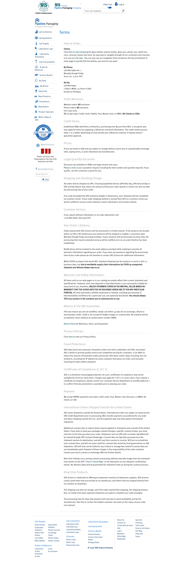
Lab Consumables (47, 61)
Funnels (54, 530)
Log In (119, 530)
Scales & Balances (41, 68)
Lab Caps (72, 532)
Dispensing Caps (72, 545)
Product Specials (46, 111)
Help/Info (43, 91)
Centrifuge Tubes (52, 533)
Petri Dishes (39, 533)
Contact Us (121, 522)
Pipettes (52, 525)
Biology (93, 542)
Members (121, 534)
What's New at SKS (43, 118)
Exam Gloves (40, 524)
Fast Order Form (45, 169)
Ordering (138, 522)
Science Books (46, 75)
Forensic (94, 534)
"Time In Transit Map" (94, 461)
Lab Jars (72, 526)
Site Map (138, 530)
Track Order (139, 525)
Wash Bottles (40, 540)
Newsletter (121, 538)
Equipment (95, 526)
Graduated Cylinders (39, 528)
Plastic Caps (71, 539)
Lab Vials (72, 524)
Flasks (53, 538)
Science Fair (142, 528)
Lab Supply (44, 43)
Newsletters (43, 106)
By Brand (44, 86)
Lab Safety (39, 538)
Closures (70, 536)
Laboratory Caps (46, 48)
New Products (44, 96)
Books (95, 530)
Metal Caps (70, 542)
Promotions (44, 101)
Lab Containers (45, 31)
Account (125, 525)
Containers (73, 520)
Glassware (98, 521)
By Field (42, 80)
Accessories (53, 549)
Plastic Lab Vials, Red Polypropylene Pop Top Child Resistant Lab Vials (45, 159)
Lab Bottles (73, 529)
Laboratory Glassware (42, 55)
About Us (120, 519)
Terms (137, 536)
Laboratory (39, 549)
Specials (138, 519)
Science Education (95, 538)
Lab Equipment (45, 38)
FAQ (118, 528)
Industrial (38, 554)
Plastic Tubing (53, 540)
